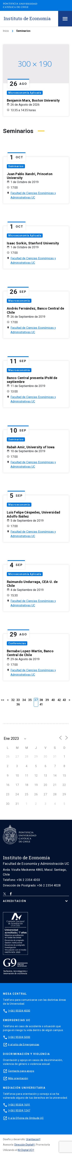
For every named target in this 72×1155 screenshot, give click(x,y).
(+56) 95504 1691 (19, 1104)
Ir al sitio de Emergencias (23, 1044)
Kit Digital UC (25, 1150)
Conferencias (17, 643)
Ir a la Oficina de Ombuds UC (26, 1117)
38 (41, 700)
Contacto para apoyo (21, 1070)
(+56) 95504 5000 (19, 1036)
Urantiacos (32, 1139)
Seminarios (15, 166)
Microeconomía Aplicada (24, 92)
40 (53, 700)
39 (47, 700)
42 (59, 700)
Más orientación (18, 1078)
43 (64, 700)
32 (13, 700)
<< (2, 700)
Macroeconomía (19, 300)
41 (41, 704)
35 (30, 700)
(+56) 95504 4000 (19, 1010)
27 (17, 756)
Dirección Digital (23, 1144)
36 (18, 704)
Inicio (6, 30)
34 (24, 700)
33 (18, 700)
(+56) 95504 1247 (19, 1110)
